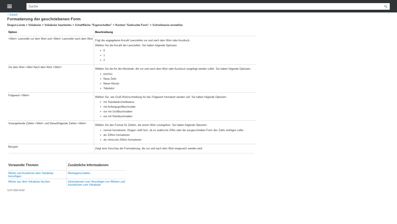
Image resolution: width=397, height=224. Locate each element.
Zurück (14, 14)
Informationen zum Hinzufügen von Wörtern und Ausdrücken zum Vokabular (96, 183)
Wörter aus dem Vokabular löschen (29, 181)
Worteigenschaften (79, 173)
